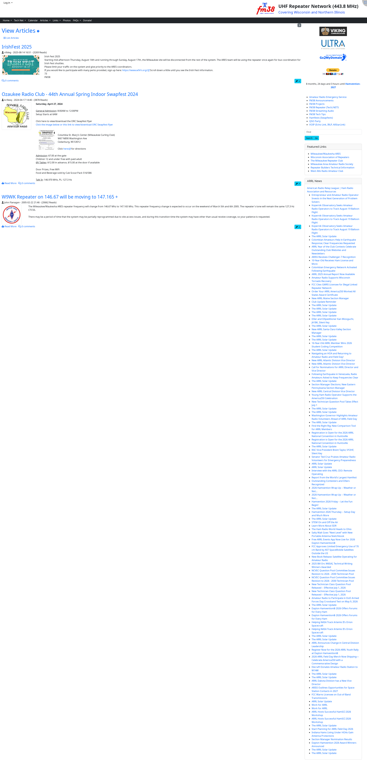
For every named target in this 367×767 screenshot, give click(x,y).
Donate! (87, 20)
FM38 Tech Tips (317, 114)
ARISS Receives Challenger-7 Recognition (334, 257)
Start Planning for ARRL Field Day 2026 (332, 729)
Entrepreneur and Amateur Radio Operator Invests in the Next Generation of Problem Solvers (335, 198)
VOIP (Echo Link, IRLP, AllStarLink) (327, 124)
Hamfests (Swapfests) (321, 117)
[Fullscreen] (365, 2)
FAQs (76, 20)
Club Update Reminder (324, 301)
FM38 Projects (317, 104)
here (65, 148)
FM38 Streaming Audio (321, 110)
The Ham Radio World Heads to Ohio (332, 529)
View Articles (19, 30)
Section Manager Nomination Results (332, 739)
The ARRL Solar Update (324, 236)
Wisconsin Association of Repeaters (330, 157)
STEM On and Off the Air (325, 522)
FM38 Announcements (321, 100)
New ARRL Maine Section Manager (330, 298)
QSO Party (315, 121)
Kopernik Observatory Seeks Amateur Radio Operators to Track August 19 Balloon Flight (335, 209)
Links (56, 20)
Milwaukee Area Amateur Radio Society (332, 164)
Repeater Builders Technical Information (332, 167)
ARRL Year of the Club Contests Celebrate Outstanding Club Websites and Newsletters (334, 250)
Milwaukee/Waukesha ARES (326, 153)
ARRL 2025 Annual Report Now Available (333, 274)
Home (6, 20)
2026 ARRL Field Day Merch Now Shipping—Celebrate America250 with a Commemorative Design (335, 660)
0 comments (12, 80)
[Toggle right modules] (299, 25)
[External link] (333, 31)
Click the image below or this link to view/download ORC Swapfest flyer (74, 124)
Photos (67, 20)
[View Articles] (38, 31)
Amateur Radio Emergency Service (327, 97)
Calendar (33, 20)
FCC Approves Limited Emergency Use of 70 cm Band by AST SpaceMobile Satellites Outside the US (335, 550)
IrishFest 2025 (17, 47)
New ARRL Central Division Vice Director (333, 391)
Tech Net (19, 20)
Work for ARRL (319, 704)
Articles (44, 20)
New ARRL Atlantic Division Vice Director (333, 360)
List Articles (12, 37)
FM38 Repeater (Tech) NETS (324, 107)
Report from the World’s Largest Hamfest (334, 477)
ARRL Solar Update (322, 463)
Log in (7, 2)
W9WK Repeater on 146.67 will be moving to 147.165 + (60, 197)
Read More (10, 183)
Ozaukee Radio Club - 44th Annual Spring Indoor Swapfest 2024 (70, 94)
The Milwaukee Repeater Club (327, 160)
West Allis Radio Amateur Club (327, 171)
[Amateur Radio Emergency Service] (21, 64)
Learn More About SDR (324, 525)
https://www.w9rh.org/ (134, 70)
